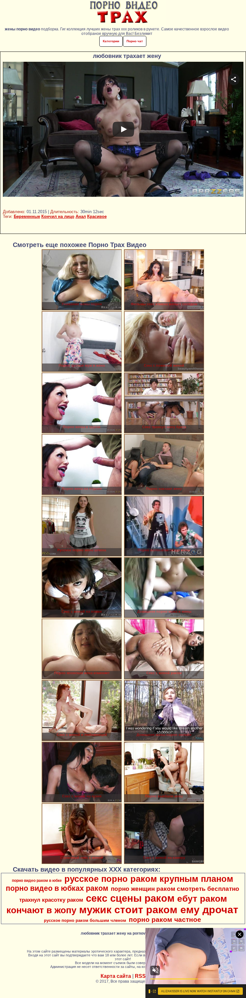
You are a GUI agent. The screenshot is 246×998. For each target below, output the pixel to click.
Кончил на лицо (57, 216)
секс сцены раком (130, 898)
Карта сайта (116, 976)
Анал (81, 216)
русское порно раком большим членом (85, 920)
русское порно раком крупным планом (148, 879)
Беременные (27, 216)
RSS (140, 976)
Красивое (97, 216)
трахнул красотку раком (51, 900)
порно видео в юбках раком (57, 888)
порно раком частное (165, 919)
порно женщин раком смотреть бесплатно (175, 888)
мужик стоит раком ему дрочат (158, 909)
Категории (111, 41)
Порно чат (135, 41)
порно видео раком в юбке (37, 880)
